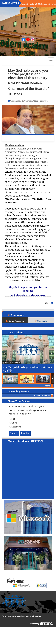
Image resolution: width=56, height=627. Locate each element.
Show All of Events (41, 395)
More (47, 385)
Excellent (16, 427)
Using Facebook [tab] (16, 321)
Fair (13, 419)
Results (25, 433)
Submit (14, 433)
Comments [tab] (42, 321)
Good (14, 423)
